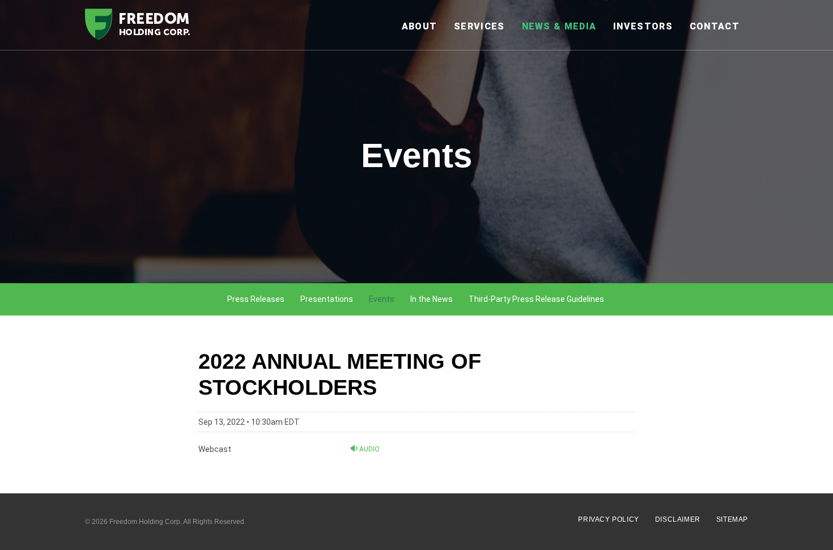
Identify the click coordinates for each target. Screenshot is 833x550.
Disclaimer (677, 519)
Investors (643, 26)
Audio (369, 449)
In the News (431, 299)
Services (479, 26)
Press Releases (255, 299)
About (419, 26)
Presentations (326, 299)
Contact (715, 26)
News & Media (559, 26)
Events (381, 299)
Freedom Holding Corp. (145, 522)
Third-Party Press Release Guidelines (536, 299)
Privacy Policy (608, 519)
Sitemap (732, 519)
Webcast (214, 449)
